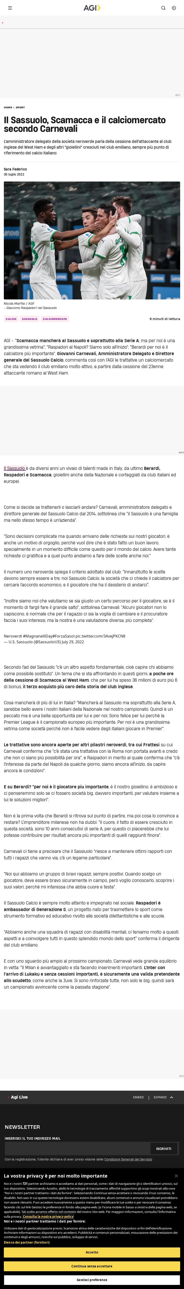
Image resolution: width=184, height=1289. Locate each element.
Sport (20, 107)
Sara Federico (15, 169)
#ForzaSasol (63, 636)
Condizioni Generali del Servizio (128, 1159)
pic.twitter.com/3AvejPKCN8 (100, 636)
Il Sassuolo (15, 468)
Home (8, 107)
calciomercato (55, 319)
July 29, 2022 (73, 641)
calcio (11, 319)
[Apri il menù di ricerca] (163, 8)
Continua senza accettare (91, 1266)
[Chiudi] (176, 1176)
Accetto (92, 1252)
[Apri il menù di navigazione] (10, 8)
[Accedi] (174, 8)
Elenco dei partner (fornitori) (27, 1242)
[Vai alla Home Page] (92, 8)
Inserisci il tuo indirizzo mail (33, 1138)
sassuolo (29, 319)
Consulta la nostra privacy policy (48, 1216)
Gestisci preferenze (92, 1280)
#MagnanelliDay (37, 636)
